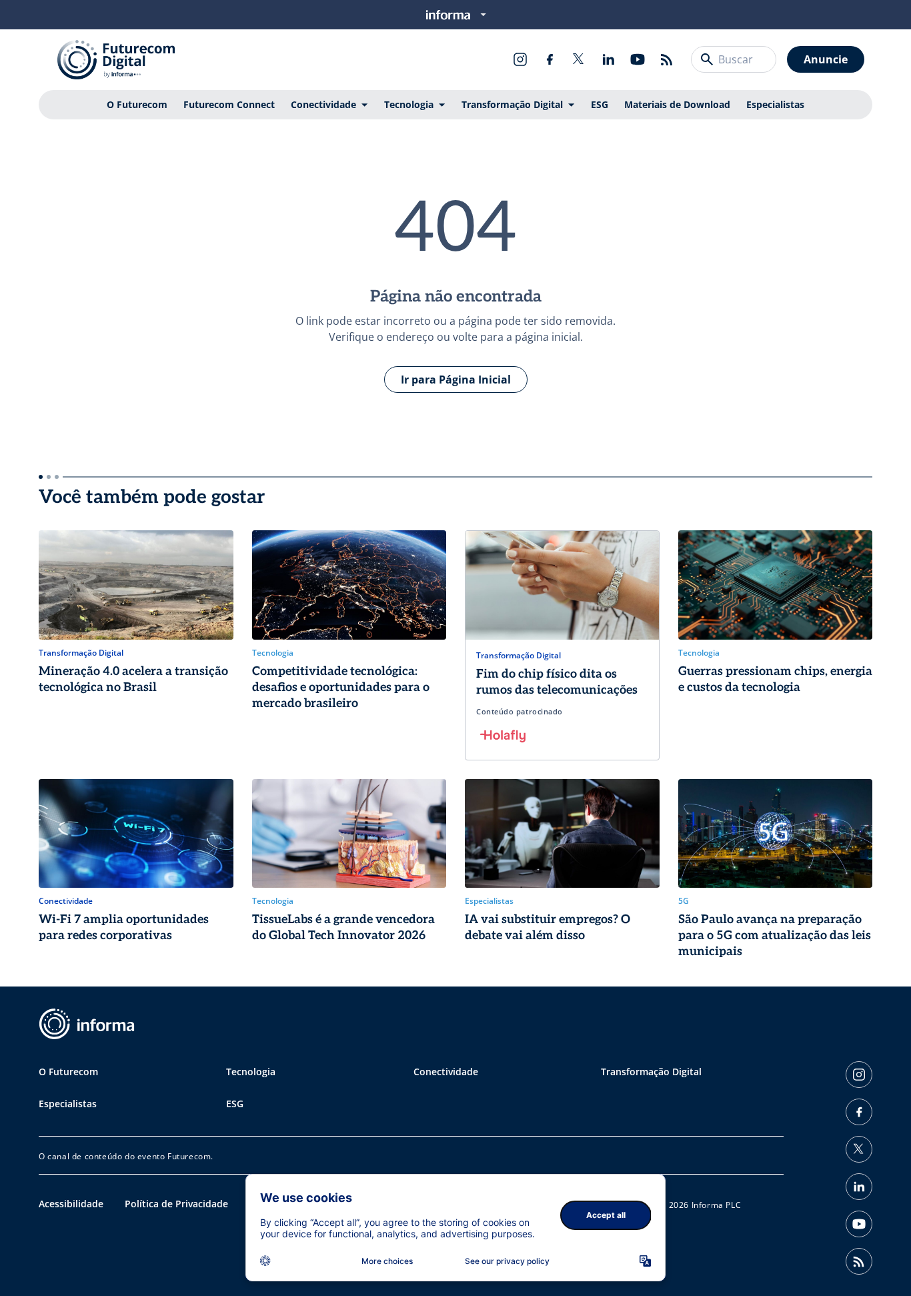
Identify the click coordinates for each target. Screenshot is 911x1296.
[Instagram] (520, 59)
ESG (599, 104)
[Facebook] (549, 59)
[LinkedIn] (608, 59)
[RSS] (667, 59)
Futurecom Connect (229, 104)
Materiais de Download (677, 104)
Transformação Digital (512, 104)
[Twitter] (579, 59)
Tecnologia (408, 104)
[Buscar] (707, 59)
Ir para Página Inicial (456, 379)
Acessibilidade (71, 1203)
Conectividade (323, 104)
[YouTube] (637, 59)
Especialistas (775, 104)
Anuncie (826, 59)
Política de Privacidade (176, 1203)
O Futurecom (137, 104)
